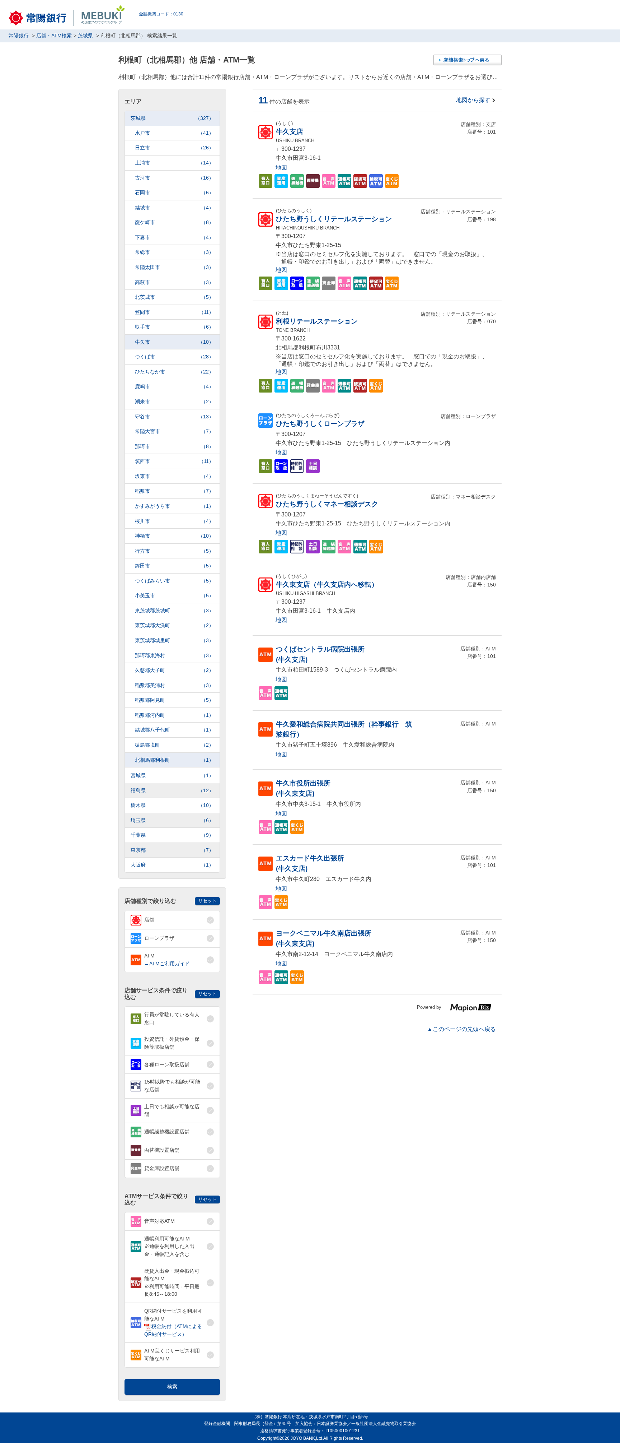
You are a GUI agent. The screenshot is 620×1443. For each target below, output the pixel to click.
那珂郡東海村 (174, 655)
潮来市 (174, 401)
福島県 (172, 790)
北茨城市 (174, 297)
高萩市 (174, 282)
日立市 (174, 147)
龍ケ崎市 (174, 222)
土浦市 (174, 163)
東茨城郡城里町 (174, 640)
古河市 (174, 178)
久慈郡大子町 (174, 670)
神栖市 (174, 536)
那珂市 (174, 446)
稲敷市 (174, 491)
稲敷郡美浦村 (174, 685)
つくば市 (174, 356)
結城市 (174, 207)
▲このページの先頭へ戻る (461, 1029)
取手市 (174, 327)
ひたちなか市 (174, 372)
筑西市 (174, 461)
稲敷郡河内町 (174, 715)
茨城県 (172, 118)
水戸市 (174, 133)
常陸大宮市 (174, 431)
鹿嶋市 (174, 386)
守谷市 (174, 416)
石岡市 (174, 192)
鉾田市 (174, 566)
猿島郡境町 (174, 745)
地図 (281, 167)
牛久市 (174, 342)
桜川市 (174, 521)
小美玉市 (174, 595)
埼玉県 (172, 820)
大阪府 (172, 865)
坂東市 (174, 476)
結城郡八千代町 (174, 730)
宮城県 (172, 775)
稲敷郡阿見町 (174, 700)
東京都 (172, 850)
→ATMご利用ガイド (167, 963)
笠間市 (174, 312)
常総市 (174, 252)
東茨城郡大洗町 (174, 625)
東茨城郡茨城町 (174, 610)
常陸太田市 (174, 267)
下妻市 (174, 237)
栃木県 (172, 805)
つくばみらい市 (174, 581)
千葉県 (172, 835)
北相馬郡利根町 (174, 760)
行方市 (174, 551)
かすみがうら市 (174, 506)
